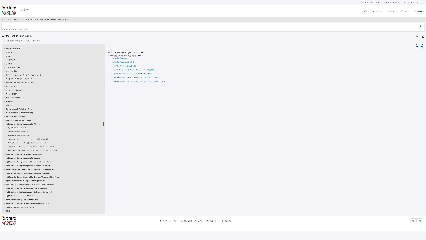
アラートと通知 (11, 71)
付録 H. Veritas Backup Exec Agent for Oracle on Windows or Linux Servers (33, 177)
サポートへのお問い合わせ (182, 221)
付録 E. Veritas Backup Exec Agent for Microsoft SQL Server (28, 166)
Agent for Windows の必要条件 (18, 132)
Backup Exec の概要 (13, 48)
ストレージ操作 (11, 94)
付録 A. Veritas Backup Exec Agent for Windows (23, 124)
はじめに (9, 56)
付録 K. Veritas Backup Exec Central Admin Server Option (26, 188)
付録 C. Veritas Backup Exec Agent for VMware (23, 158)
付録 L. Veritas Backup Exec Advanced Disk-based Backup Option (29, 192)
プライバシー (199, 221)
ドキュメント (391, 11)
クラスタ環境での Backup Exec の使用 (19, 113)
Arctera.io (379, 2)
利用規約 (209, 221)
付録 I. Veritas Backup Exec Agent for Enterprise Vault (25, 181)
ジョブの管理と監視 (13, 67)
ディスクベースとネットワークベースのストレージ (23, 75)
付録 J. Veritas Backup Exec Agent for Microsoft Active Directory (30, 184)
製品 (365, 11)
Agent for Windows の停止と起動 (19, 135)
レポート (9, 105)
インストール (10, 52)
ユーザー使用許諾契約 (223, 221)
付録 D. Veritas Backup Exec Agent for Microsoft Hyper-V (27, 162)
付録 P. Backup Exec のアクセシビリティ (20, 207)
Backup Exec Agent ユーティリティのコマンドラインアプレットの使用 (31, 147)
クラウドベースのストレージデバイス (19, 79)
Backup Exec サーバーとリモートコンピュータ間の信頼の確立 (28, 139)
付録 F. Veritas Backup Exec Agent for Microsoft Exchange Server (30, 169)
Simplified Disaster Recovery (16, 116)
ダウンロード (405, 11)
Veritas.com (369, 2)
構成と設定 (10, 101)
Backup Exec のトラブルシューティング (20, 109)
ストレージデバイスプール (15, 90)
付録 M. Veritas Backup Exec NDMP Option (21, 196)
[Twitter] (413, 221)
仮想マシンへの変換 (13, 98)
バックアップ (10, 60)
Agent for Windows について (17, 128)
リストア (9, 64)
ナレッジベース (376, 11)
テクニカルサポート (10, 19)
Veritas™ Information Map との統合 (19, 120)
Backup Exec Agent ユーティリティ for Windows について (27, 143)
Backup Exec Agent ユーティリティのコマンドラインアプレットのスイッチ (32, 150)
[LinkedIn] (420, 221)
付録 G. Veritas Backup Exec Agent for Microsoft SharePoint (28, 173)
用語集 (8, 211)
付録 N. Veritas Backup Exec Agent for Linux (22, 200)
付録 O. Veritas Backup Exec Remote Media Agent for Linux (27, 203)
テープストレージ (12, 86)
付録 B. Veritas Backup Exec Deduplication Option (24, 154)
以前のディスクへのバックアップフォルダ (20, 82)
